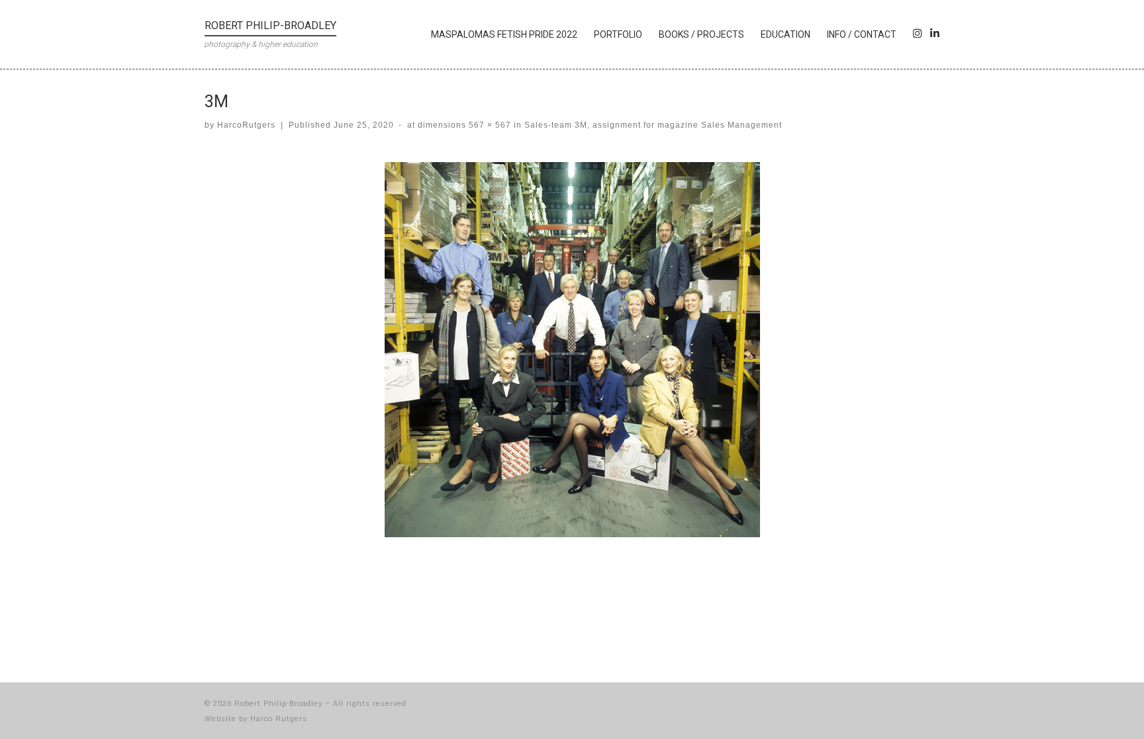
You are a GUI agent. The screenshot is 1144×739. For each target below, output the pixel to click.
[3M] (572, 349)
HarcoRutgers (246, 125)
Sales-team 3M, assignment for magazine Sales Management (652, 125)
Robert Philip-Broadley (278, 703)
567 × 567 (488, 125)
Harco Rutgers (278, 719)
